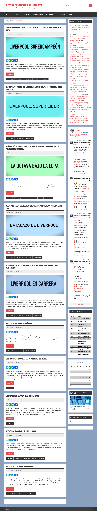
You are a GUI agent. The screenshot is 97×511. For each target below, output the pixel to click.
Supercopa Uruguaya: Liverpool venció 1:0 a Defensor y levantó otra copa (35, 29)
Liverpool (27, 198)
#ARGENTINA (85, 152)
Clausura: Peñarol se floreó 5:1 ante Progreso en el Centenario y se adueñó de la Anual (80, 54)
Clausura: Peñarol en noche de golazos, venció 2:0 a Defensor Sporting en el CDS (79, 87)
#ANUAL (83, 273)
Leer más (10, 74)
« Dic (71, 385)
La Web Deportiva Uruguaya (82, 142)
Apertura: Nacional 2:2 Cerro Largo (21, 431)
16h (76, 263)
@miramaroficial (78, 288)
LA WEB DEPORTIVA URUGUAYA (23, 5)
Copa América (16, 14)
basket (71, 14)
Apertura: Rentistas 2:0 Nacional (20, 466)
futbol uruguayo (38, 14)
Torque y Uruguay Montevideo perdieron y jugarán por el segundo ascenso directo (79, 98)
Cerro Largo (9, 458)
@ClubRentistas (78, 290)
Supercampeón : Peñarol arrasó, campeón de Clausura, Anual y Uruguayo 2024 (79, 38)
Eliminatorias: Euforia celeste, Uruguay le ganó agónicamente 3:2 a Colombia (80, 103)
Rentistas (32, 493)
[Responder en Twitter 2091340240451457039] (75, 301)
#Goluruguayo (78, 156)
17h (76, 217)
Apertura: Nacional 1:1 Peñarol (19, 323)
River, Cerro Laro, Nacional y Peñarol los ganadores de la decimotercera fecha (78, 92)
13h (76, 144)
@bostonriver (77, 246)
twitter (7, 509)
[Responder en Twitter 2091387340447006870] (75, 173)
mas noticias (28, 79)
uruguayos (62, 14)
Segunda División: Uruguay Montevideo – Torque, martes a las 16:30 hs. (79, 65)
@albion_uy (77, 244)
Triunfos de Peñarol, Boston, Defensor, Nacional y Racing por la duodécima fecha (79, 120)
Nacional (34, 198)
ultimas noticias (43, 79)
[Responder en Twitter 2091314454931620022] (75, 255)
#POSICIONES (78, 225)
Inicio (7, 14)
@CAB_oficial (77, 164)
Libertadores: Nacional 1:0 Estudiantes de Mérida (26, 358)
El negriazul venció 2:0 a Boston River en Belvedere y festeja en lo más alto (34, 88)
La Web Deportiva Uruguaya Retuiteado (87, 140)
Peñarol (40, 198)
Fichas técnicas (50, 14)
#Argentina (83, 168)
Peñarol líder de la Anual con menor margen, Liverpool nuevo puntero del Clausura (32, 147)
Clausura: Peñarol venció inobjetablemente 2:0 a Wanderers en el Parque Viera (80, 114)
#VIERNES (77, 237)
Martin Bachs (18, 34)
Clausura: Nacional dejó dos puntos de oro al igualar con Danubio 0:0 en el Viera (80, 49)
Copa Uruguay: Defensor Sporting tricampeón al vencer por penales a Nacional (80, 27)
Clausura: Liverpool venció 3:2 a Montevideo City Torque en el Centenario (32, 266)
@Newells (76, 162)
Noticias (36, 79)
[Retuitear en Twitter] (77, 140)
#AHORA (76, 220)
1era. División (10, 79)
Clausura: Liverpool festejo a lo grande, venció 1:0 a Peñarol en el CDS (34, 207)
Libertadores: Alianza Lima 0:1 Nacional (22, 396)
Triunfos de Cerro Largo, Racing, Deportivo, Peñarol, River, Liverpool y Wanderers (80, 60)
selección (26, 14)
